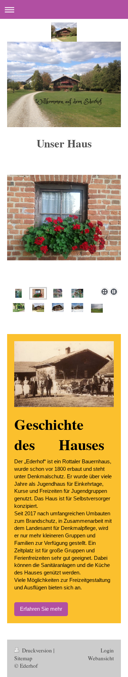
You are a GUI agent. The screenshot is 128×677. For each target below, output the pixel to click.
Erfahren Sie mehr (41, 609)
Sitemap (23, 658)
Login (107, 650)
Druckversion (37, 650)
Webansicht (101, 658)
